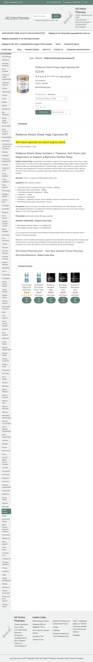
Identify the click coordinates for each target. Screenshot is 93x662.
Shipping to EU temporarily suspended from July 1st (69, 33)
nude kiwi (5, 440)
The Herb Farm (5, 554)
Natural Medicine (5, 391)
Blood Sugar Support (5, 120)
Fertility (4, 244)
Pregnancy (5, 478)
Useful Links (7, 49)
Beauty (4, 106)
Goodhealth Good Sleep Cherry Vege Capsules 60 (38, 287)
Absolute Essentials (5, 65)
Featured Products (71, 44)
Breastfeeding (6, 137)
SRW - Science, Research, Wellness (5, 528)
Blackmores (6, 109)
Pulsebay (79, 658)
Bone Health (6, 126)
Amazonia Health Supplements (6, 77)
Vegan (4, 575)
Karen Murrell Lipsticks (5, 323)
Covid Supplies (5, 175)
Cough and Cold (5, 169)
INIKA (4, 312)
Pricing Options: (45, 94)
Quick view (27, 275)
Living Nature (4, 343)
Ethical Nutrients (5, 230)
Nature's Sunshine (5, 396)
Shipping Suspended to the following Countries (20, 38)
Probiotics (5, 482)
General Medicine (5, 263)
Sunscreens (6, 535)
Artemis (4, 95)
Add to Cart (26, 280)
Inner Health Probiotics (6, 308)
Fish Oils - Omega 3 (5, 252)
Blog (19, 49)
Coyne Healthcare (5, 180)
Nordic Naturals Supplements (6, 429)
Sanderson (5, 494)
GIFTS (4, 271)
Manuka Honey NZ (5, 360)
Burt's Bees (6, 141)
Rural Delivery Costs (41, 621)
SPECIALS (5, 60)
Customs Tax (38, 636)
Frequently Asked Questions (78, 49)
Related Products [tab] (25, 266)
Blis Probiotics (5, 114)
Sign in (68, 2)
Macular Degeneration (6, 348)
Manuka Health (4, 354)
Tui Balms (5, 571)
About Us (46, 49)
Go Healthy (6, 278)
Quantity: (38, 103)
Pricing (55, 627)
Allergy (4, 88)
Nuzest (4, 447)
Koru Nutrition (5, 334)
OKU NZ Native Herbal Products (5, 461)
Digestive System (5, 195)
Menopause (6, 370)
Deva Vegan (6, 191)
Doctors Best (5, 201)
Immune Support (5, 302)
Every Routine (4, 217)
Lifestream (5, 338)
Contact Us (58, 49)
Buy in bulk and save (42, 87)
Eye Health (5, 235)
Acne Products (5, 70)
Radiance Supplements (6, 486)
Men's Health (4, 378)
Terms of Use (38, 639)
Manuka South (4, 365)
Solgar (4, 516)
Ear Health (5, 209)
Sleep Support (5, 511)
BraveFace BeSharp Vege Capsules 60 (51, 287)
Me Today (5, 374)
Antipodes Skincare (5, 84)
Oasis (4, 454)
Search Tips (53, 20)
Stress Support (5, 543)
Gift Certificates (54, 2)
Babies (4, 102)
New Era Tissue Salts (6, 422)
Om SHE (5, 468)
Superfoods (6, 538)
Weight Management (6, 579)
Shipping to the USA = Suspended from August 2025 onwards (27, 44)
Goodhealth (6, 275)
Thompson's (6, 559)
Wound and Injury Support (6, 598)
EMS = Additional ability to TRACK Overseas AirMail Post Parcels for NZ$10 (80, 626)
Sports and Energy (6, 520)
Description (22, 124)
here (34, 235)
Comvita (5, 165)
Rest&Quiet (6, 491)
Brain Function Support (5, 132)
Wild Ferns (6, 587)
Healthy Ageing (4, 296)
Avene (4, 99)
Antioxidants (6, 92)
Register (77, 2)
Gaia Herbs (6, 268)
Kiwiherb (5, 329)
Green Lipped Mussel (4, 284)
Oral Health (6, 471)
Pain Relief (5, 475)
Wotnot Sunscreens (6, 592)
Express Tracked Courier (5, 223)
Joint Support (5, 317)
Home (58, 44)
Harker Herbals (5, 291)
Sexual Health (4, 499)
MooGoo (5, 383)
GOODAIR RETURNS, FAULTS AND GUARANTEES (23, 33)
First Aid (5, 248)
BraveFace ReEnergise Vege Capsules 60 (75, 287)
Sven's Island (4, 549)
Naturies (5, 412)
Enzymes (5, 212)
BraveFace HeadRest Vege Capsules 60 (63, 287)
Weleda (4, 584)
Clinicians (5, 156)
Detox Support (5, 186)
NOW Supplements (6, 436)
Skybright (5, 507)
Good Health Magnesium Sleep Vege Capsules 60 (26, 287)
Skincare (5, 503)
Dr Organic (5, 206)
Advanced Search (41, 20)
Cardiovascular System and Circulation (6, 146)
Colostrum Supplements (6, 160)
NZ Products (6, 451)
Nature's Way (5, 402)
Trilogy (4, 568)
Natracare (5, 386)
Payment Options (32, 49)
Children (5, 152)
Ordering (56, 630)
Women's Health (5, 605)
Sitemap (76, 635)
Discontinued (6, 57)
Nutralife (5, 444)
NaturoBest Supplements (6, 417)
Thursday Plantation (5, 563)
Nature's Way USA (5, 408)
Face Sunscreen (5, 239)
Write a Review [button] (65, 76)
